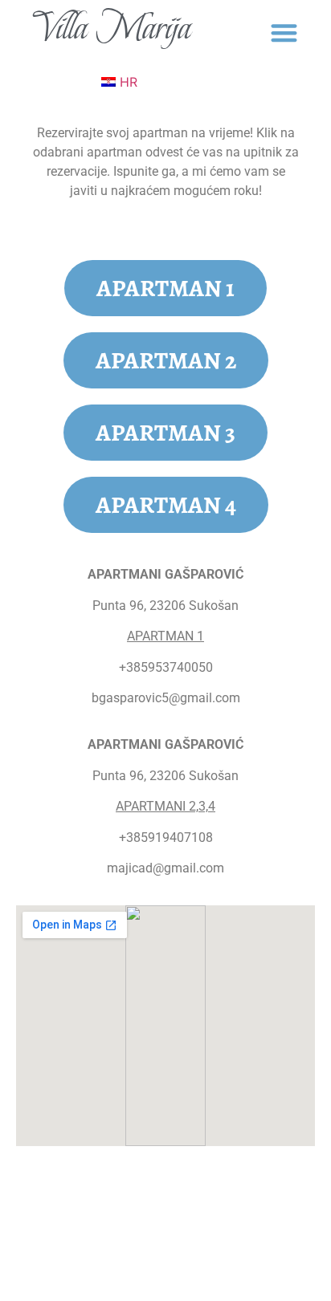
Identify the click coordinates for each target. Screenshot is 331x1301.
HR (126, 82)
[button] (284, 32)
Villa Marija (112, 28)
